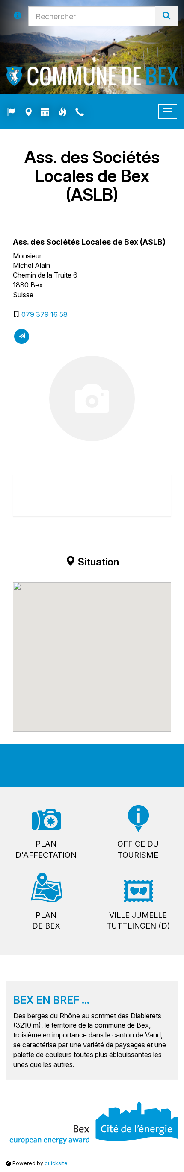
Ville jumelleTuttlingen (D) (138, 921)
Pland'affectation (46, 849)
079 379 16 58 (44, 314)
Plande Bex (46, 921)
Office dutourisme (138, 849)
